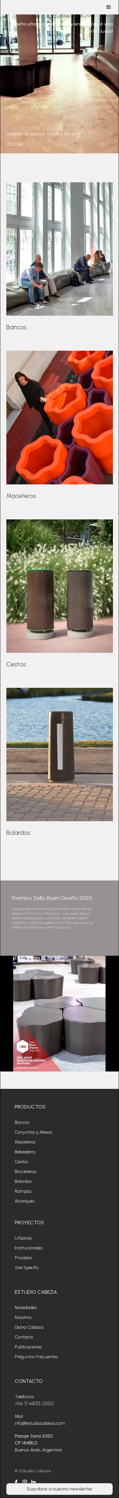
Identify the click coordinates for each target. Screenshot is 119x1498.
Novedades (26, 1307)
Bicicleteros (25, 1171)
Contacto (24, 1337)
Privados (23, 1257)
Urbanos (23, 1238)
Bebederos (25, 1152)
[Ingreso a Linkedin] (33, 1482)
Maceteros (25, 1142)
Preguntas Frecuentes (36, 1356)
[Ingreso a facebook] (16, 1482)
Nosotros (23, 1317)
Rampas (23, 1191)
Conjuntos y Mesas (33, 1132)
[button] (108, 7)
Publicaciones (28, 1347)
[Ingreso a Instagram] (25, 1482)
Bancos (22, 1122)
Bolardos (23, 1181)
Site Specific (27, 1267)
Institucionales (28, 1248)
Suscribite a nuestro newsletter (60, 1489)
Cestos (21, 1161)
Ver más (14, 143)
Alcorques (24, 1201)
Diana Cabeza (29, 1327)
